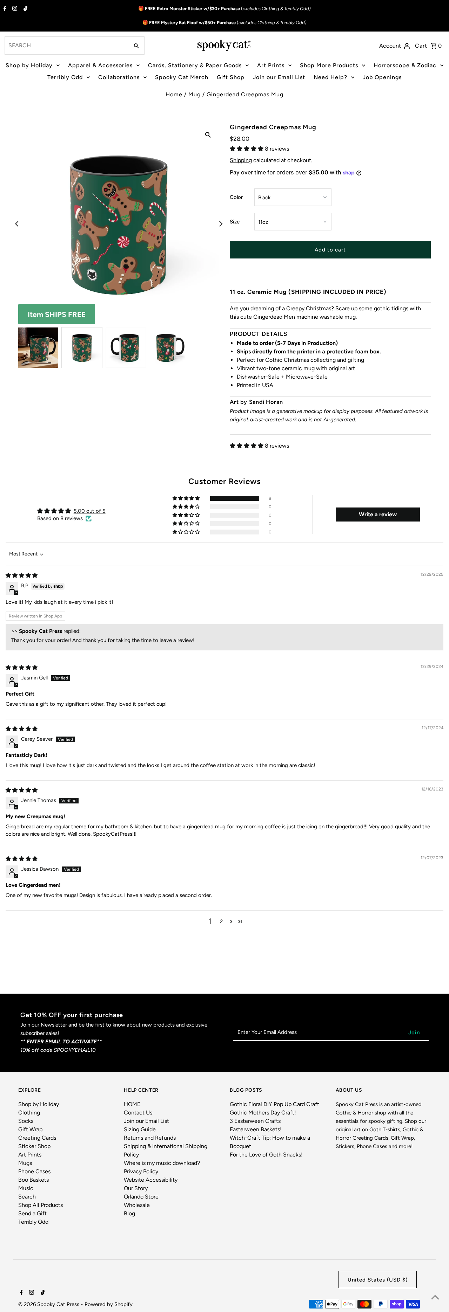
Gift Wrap (30, 1129)
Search (27, 1196)
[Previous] (17, 224)
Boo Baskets (33, 1179)
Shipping (241, 160)
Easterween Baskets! (256, 1129)
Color (236, 197)
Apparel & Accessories (100, 65)
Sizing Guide (140, 1129)
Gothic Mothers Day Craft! (263, 1112)
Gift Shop (230, 77)
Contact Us (138, 1112)
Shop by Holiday (29, 65)
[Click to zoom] (208, 134)
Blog (129, 1213)
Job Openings (382, 77)
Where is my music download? (162, 1163)
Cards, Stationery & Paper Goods (195, 65)
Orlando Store (141, 1196)
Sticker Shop (34, 1146)
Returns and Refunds (150, 1137)
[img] (22, 575)
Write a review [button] (378, 514)
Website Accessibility (150, 1179)
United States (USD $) (378, 1280)
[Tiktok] (24, 9)
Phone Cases (34, 1171)
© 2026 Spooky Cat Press (49, 1304)
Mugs (25, 1163)
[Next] (220, 224)
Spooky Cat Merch (181, 77)
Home (174, 94)
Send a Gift (32, 1213)
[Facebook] (4, 9)
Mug (194, 94)
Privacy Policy (141, 1171)
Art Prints (270, 65)
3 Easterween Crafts (255, 1121)
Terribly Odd (65, 77)
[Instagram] (14, 9)
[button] (247, 148)
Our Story (136, 1188)
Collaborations (119, 77)
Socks (25, 1121)
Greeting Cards (37, 1137)
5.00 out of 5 (90, 511)
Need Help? (330, 77)
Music (25, 1188)
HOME (132, 1104)
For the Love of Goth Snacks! (266, 1154)
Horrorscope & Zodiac (405, 65)
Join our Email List (279, 77)
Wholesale (137, 1205)
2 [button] (221, 921)
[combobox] (66, 45)
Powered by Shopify (109, 1304)
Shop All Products (40, 1205)
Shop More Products (329, 65)
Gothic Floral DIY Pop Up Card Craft (274, 1104)
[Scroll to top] (435, 1298)
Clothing (29, 1112)
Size (235, 222)
